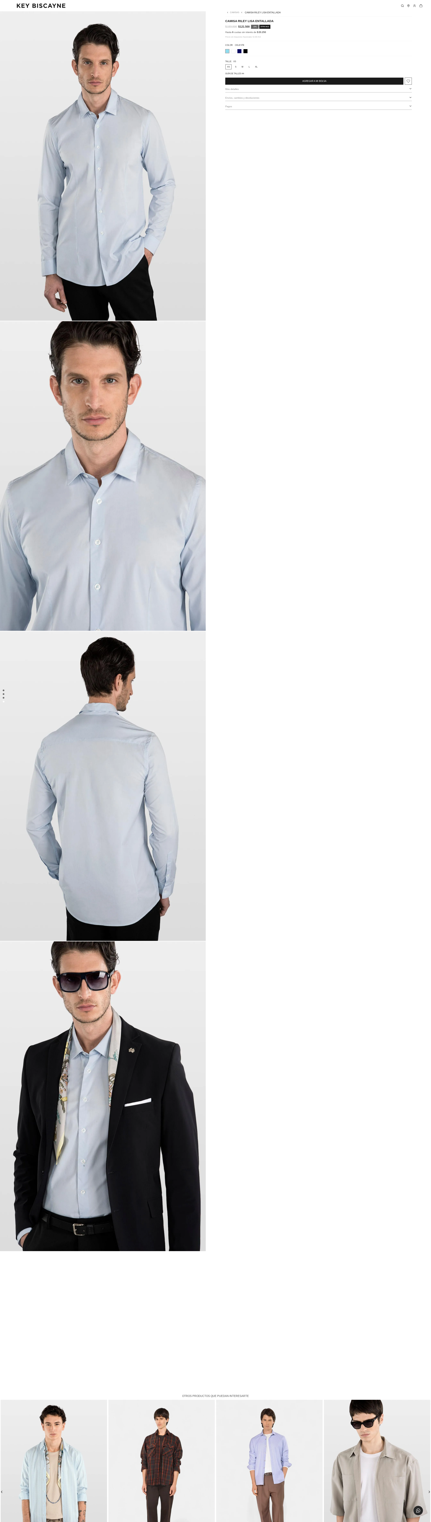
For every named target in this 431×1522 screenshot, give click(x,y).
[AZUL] (239, 51)
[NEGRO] (245, 51)
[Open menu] (414, 5)
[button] (418, 1510)
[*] (402, 5)
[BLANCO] (233, 51)
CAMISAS (234, 12)
